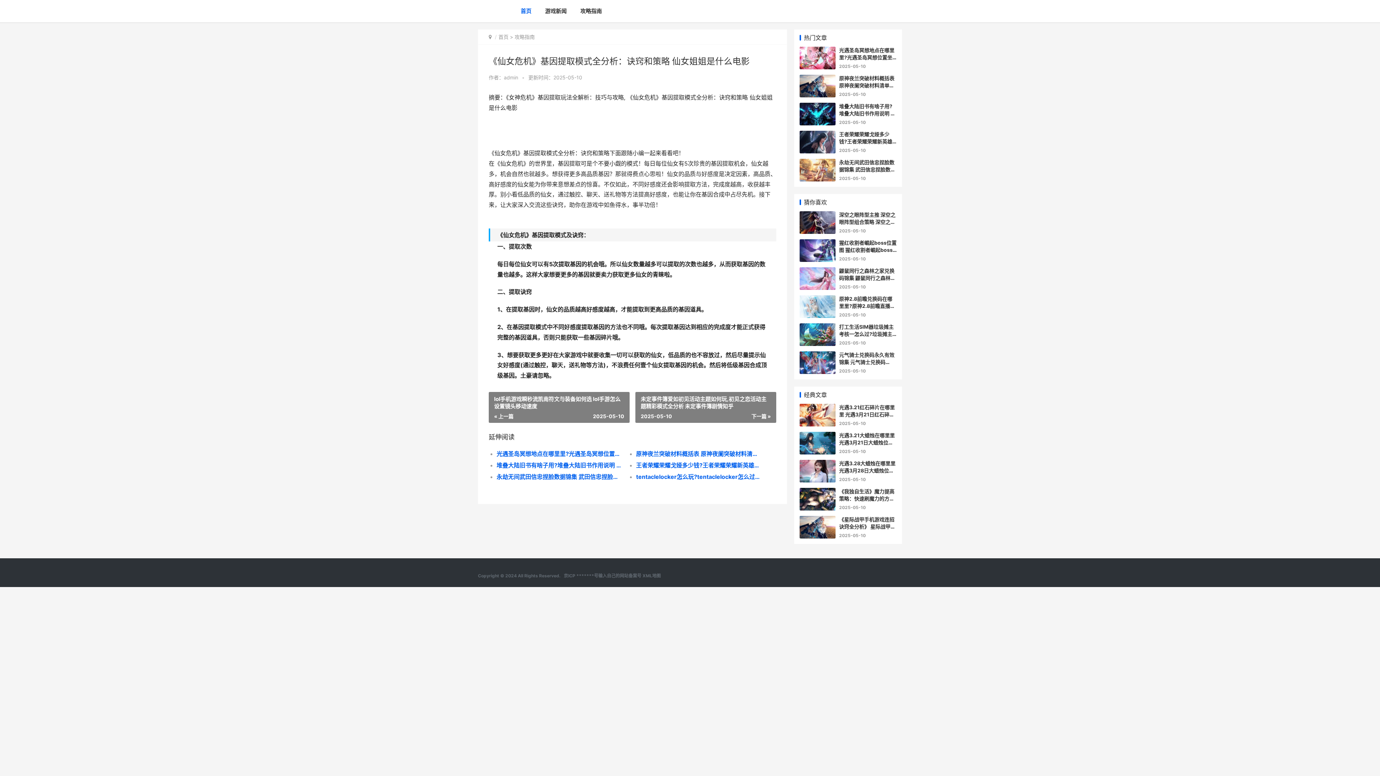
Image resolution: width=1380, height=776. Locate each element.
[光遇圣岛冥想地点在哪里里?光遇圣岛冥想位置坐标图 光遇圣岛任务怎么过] (818, 51)
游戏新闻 (556, 11)
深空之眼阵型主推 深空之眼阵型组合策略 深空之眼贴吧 (867, 222)
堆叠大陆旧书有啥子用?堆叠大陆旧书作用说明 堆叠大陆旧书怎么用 (559, 465)
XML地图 (652, 575)
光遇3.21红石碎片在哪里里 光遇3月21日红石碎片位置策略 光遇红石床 (867, 414)
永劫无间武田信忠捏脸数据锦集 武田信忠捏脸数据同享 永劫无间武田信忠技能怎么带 (559, 476)
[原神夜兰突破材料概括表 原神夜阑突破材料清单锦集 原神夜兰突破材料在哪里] (818, 79)
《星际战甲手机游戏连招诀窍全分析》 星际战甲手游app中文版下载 (867, 526)
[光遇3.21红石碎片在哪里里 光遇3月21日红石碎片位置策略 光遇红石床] (818, 408)
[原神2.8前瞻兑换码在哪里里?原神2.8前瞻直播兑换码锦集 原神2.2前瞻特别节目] (818, 300)
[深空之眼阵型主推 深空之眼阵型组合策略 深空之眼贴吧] (818, 216)
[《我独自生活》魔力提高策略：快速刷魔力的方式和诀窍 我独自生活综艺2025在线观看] (818, 492)
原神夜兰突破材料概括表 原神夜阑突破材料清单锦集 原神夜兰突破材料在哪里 (699, 453)
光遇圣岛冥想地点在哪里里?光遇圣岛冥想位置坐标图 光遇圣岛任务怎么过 (559, 453)
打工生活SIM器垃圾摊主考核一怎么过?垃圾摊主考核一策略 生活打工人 (866, 334)
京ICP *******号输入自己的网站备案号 (602, 575)
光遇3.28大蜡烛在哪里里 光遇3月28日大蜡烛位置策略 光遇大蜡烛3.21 (867, 470)
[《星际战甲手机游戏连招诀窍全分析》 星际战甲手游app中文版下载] (818, 520)
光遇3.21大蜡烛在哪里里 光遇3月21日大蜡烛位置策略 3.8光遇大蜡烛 (867, 442)
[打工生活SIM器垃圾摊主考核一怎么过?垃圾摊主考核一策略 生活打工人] (818, 328)
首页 (526, 11)
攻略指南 (591, 11)
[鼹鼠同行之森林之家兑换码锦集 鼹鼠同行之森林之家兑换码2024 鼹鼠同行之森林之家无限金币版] (818, 272)
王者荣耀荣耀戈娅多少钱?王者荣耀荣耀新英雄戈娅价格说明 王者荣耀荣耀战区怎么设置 (699, 465)
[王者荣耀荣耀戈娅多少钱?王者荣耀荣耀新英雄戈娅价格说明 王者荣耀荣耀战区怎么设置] (818, 135)
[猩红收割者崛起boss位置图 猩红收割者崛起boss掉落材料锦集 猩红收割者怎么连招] (818, 244)
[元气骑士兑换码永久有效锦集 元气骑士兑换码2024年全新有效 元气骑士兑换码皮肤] (818, 356)
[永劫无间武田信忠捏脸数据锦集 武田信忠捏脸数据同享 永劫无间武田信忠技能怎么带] (818, 163)
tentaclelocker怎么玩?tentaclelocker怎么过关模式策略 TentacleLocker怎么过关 (699, 476)
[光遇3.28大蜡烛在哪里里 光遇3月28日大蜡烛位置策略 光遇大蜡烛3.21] (818, 464)
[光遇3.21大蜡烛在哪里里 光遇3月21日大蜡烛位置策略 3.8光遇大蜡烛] (818, 436)
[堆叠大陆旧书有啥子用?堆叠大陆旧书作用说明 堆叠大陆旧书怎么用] (818, 107)
